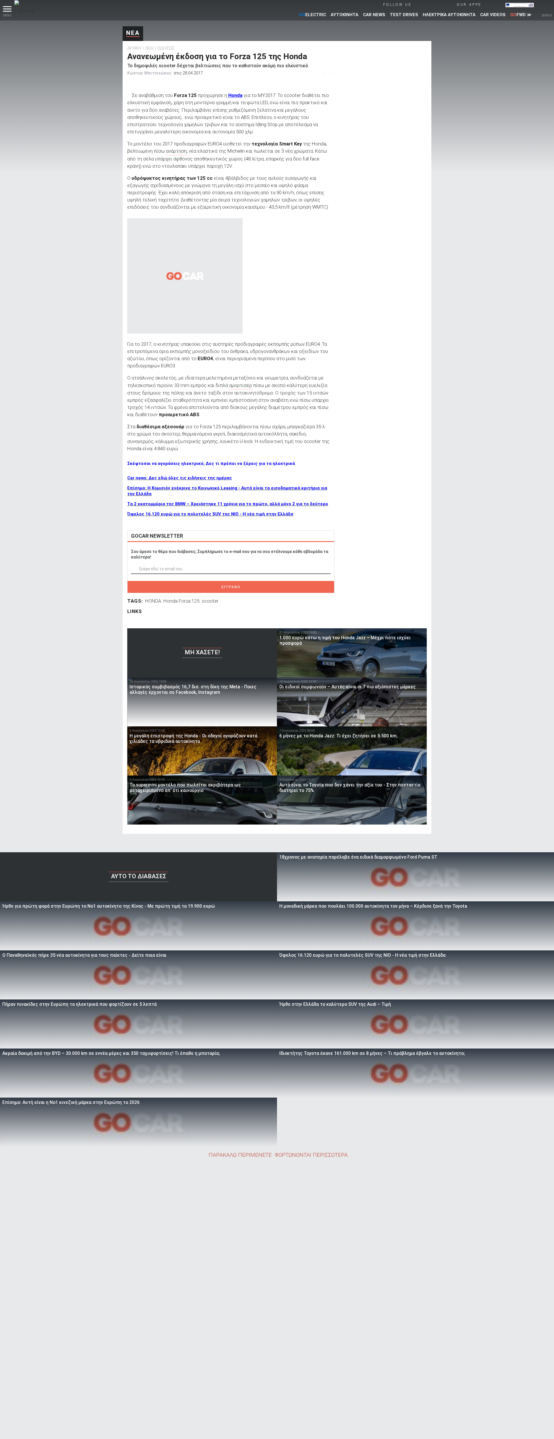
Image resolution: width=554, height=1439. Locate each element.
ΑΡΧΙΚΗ (134, 48)
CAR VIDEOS (493, 14)
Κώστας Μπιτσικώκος (149, 73)
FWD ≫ (520, 14)
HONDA (153, 601)
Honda (235, 95)
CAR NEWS (374, 14)
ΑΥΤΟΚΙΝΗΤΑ (344, 14)
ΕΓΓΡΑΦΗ (231, 587)
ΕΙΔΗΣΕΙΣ (166, 48)
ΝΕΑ (133, 32)
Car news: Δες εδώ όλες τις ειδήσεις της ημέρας (179, 478)
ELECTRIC (312, 14)
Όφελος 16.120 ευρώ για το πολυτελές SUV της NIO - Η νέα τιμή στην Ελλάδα (210, 514)
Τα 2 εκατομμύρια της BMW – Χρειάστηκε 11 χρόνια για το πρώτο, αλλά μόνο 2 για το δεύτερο (227, 504)
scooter (210, 601)
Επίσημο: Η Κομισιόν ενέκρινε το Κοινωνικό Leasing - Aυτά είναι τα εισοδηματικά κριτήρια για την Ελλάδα (227, 490)
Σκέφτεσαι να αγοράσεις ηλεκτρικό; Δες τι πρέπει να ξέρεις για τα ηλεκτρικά (211, 463)
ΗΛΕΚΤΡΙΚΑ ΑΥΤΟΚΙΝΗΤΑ (449, 14)
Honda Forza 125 (181, 601)
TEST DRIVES (404, 14)
